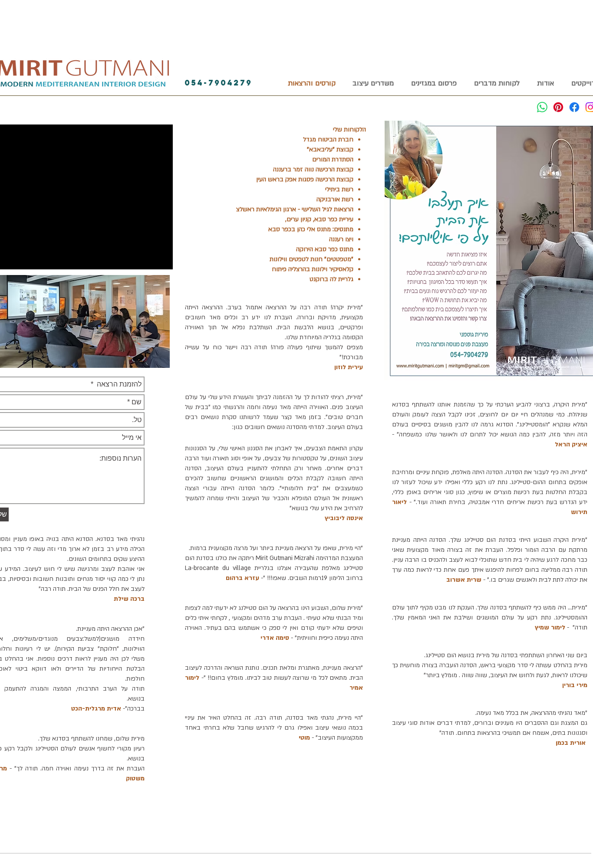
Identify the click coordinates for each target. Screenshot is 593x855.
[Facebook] (574, 107)
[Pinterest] (558, 107)
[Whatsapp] (542, 107)
